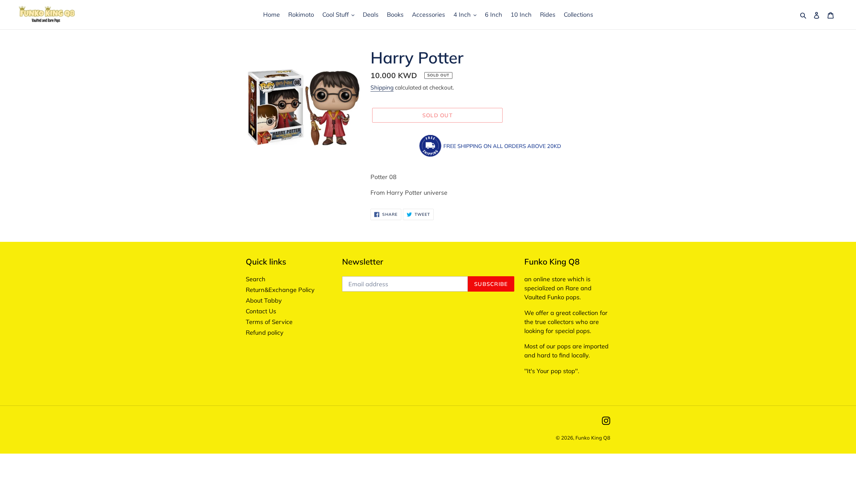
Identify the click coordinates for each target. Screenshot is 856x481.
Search (255, 279)
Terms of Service (269, 322)
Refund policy (265, 332)
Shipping (382, 87)
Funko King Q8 (592, 438)
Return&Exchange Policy (280, 290)
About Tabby (264, 300)
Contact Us (261, 311)
